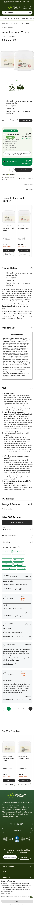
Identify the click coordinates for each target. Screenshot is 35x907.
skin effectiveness (19, 552)
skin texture (6, 556)
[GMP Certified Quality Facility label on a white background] (22, 839)
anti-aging (21, 568)
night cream (6, 552)
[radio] (14, 120)
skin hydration (18, 560)
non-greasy (18, 564)
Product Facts (8, 327)
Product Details (9, 268)
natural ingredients (8, 568)
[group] (17, 60)
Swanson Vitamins (7, 27)
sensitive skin (7, 564)
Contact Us (10, 3)
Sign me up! (24, 857)
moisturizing (6, 560)
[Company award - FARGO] (5, 839)
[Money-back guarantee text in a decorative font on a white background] (28, 839)
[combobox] (17, 12)
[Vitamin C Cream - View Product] (24, 231)
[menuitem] (11, 18)
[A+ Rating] (11, 839)
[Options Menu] (29, 589)
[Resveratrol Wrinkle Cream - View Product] (9, 231)
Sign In (30, 178)
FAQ (4, 388)
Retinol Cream (23, 599)
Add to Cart (9, 250)
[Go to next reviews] (30, 709)
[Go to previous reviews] (3, 709)
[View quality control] (17, 839)
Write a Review (17, 522)
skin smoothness (18, 556)
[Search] (30, 12)
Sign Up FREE (22, 178)
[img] (12, 88)
